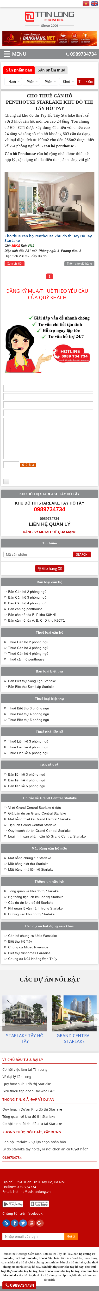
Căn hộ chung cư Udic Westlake (32, 936)
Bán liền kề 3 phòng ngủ (26, 774)
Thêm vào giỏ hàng (79, 263)
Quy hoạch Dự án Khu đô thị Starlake (32, 1109)
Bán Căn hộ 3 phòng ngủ (27, 597)
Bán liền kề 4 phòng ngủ (26, 780)
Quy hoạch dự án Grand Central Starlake (39, 831)
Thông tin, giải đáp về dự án (28, 1099)
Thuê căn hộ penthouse (26, 659)
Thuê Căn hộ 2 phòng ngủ (28, 642)
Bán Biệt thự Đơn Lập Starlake (31, 687)
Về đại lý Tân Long (16, 1076)
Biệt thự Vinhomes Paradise (29, 953)
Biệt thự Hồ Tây (20, 941)
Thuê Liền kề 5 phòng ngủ (28, 753)
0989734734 (83, 54)
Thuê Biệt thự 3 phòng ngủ (28, 708)
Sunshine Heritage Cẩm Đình (22, 1253)
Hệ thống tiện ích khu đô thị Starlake (35, 897)
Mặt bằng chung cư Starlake (29, 858)
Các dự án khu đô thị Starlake (30, 902)
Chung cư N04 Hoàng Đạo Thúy (32, 959)
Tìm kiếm (85, 81)
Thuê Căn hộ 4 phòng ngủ (28, 653)
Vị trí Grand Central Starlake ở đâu (34, 807)
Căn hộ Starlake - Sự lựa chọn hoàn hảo (34, 1142)
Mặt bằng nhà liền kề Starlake (31, 869)
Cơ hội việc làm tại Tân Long (24, 1069)
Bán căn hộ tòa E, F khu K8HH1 (32, 615)
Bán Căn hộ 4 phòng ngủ (27, 603)
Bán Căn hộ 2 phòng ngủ (27, 592)
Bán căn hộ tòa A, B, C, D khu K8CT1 (36, 620)
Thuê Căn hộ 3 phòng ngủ (28, 648)
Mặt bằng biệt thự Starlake (28, 864)
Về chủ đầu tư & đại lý (22, 1059)
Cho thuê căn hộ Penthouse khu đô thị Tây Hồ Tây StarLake (48, 238)
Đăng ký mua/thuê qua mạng (49, 532)
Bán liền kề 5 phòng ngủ (26, 786)
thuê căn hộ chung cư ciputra (52, 1275)
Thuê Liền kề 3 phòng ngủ (28, 741)
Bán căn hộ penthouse (25, 609)
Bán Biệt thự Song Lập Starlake (32, 681)
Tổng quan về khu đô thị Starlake (33, 891)
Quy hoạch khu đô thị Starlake (26, 1084)
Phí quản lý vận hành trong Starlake (35, 908)
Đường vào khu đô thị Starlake (31, 914)
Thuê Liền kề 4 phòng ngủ (28, 747)
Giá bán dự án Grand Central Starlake (37, 813)
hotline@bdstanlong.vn (32, 1191)
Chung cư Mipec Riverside (28, 947)
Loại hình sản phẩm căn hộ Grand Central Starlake (47, 836)
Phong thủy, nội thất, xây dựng (31, 1132)
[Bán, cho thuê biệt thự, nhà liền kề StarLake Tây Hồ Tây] (49, 26)
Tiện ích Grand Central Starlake (32, 825)
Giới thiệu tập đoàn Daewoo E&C (28, 1091)
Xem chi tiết (14, 263)
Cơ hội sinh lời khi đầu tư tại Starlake (32, 1123)
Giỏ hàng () (52, 568)
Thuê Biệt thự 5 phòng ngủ (28, 720)
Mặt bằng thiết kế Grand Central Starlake (39, 819)
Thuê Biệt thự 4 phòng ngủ (28, 714)
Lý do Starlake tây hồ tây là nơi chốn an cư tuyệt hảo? (45, 1149)
